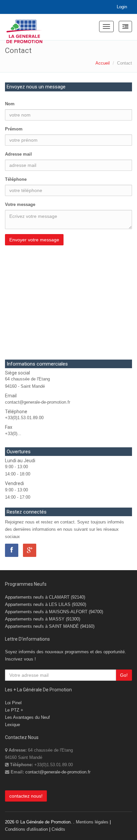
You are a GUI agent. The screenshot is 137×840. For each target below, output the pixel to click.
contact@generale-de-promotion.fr (57, 771)
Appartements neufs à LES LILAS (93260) (45, 604)
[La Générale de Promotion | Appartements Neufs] (24, 27)
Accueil (102, 63)
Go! (124, 675)
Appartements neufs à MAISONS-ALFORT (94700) (54, 611)
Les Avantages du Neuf (27, 717)
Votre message (20, 204)
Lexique (12, 724)
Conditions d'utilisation (26, 829)
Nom (10, 103)
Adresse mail (18, 154)
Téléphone (16, 179)
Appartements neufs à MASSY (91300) (42, 619)
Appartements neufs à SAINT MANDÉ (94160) (49, 626)
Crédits (58, 829)
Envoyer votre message (34, 239)
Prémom (14, 128)
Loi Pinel (13, 702)
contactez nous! (26, 796)
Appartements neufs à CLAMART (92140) (45, 597)
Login (122, 6)
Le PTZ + (14, 710)
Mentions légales (92, 821)
